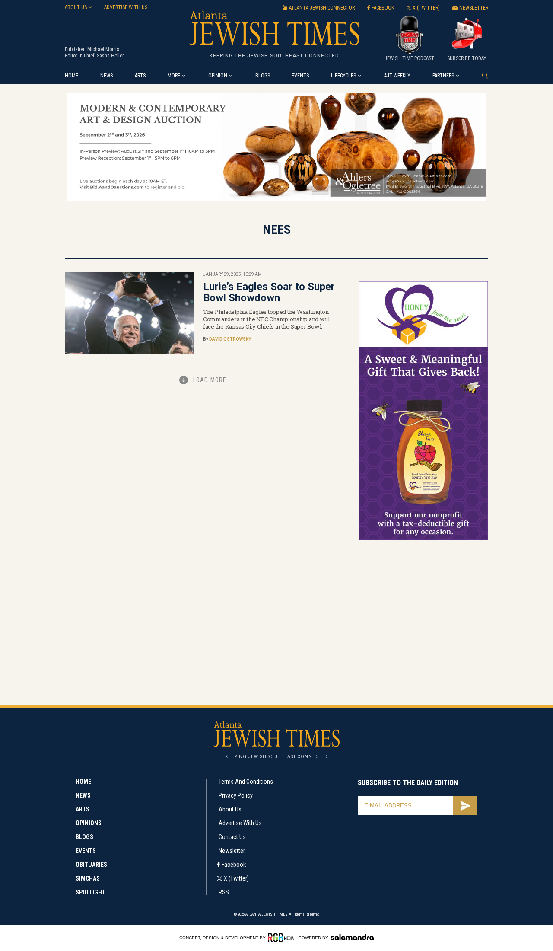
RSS (224, 892)
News (106, 76)
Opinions (89, 823)
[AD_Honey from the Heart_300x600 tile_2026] (423, 539)
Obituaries (91, 864)
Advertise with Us (240, 823)
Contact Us (232, 836)
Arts (140, 76)
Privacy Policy (236, 795)
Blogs (262, 76)
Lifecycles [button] (343, 76)
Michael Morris (103, 49)
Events (300, 76)
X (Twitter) (236, 878)
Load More (209, 380)
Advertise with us (125, 7)
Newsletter (232, 850)
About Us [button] (76, 7)
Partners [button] (443, 76)
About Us (230, 809)
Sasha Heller (110, 56)
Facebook (234, 864)
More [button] (174, 76)
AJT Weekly (397, 76)
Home (71, 76)
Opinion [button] (217, 76)
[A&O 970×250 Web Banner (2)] (276, 199)
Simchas (88, 878)
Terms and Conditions (246, 781)
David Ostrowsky (230, 339)
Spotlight (90, 892)
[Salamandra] (352, 937)
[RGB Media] (282, 937)
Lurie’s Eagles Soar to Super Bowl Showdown (269, 292)
